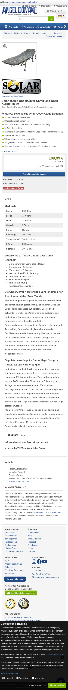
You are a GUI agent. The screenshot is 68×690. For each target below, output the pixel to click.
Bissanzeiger (10, 617)
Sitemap (31, 551)
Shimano (27, 617)
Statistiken (23, 678)
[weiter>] (60, 36)
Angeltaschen (23, 620)
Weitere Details (10, 152)
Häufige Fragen (11, 548)
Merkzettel (46, 6)
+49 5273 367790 (42, 574)
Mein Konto (30, 6)
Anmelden (17, 2)
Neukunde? (32, 2)
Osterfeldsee (33, 545)
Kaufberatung (10, 545)
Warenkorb (61, 6)
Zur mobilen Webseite (14, 551)
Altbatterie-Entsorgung (14, 570)
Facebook (32, 542)
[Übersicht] (50, 36)
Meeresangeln (11, 620)
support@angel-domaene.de (46, 577)
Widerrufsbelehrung (13, 564)
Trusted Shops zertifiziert (19, 481)
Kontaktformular (38, 570)
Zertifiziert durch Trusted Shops (48, 512)
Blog (30, 536)
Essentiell (8, 678)
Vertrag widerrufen (15, 579)
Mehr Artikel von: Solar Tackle (12, 96)
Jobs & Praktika (34, 539)
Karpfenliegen (36, 620)
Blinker (19, 617)
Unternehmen (34, 532)
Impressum (9, 573)
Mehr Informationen (9, 673)
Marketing (39, 678)
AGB (7, 561)
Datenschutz (10, 567)
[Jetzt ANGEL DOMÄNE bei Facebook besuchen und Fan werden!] (34, 563)
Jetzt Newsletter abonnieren (23, 593)
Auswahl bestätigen (37, 685)
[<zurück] (58, 33)
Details (8, 199)
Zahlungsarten (11, 539)
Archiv (30, 548)
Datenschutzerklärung (55, 654)
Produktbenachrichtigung (34, 174)
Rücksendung (11, 542)
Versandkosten (11, 536)
